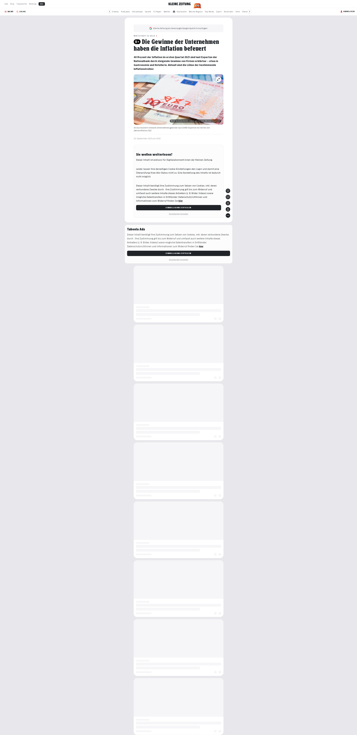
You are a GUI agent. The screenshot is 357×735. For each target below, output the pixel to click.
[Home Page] (179, 4)
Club (6, 4)
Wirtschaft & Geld (144, 36)
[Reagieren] (228, 191)
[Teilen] (228, 209)
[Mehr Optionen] (228, 215)
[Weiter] (249, 12)
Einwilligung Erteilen (178, 207)
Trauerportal (22, 4)
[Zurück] (110, 12)
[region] (179, 11)
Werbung (32, 4)
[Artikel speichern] (228, 203)
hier (180, 201)
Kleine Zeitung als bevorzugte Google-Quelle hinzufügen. (180, 28)
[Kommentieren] (228, 197)
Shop (12, 4)
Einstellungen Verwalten (178, 214)
